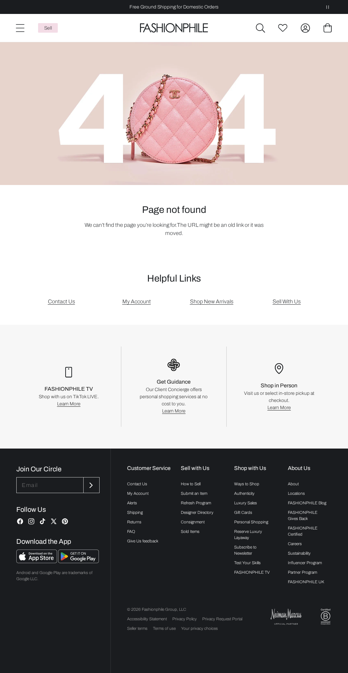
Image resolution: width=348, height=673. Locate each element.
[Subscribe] (90, 485)
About (293, 484)
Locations (296, 493)
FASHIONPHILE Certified (302, 531)
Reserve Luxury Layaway (248, 534)
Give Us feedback (142, 541)
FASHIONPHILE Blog (307, 503)
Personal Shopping (251, 522)
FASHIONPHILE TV (252, 572)
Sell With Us (287, 301)
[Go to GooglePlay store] (78, 561)
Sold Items (190, 531)
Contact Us (61, 301)
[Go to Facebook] (20, 521)
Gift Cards (243, 512)
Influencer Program (305, 562)
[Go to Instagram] (31, 521)
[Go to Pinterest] (65, 521)
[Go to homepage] (173, 28)
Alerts (132, 503)
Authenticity (244, 493)
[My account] (305, 28)
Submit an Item (194, 493)
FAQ (131, 531)
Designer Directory (197, 512)
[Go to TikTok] (42, 521)
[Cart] (327, 28)
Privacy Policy (184, 619)
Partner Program (302, 572)
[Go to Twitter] (53, 521)
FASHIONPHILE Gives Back (302, 515)
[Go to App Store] (37, 561)
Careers (295, 543)
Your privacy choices (199, 628)
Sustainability (299, 553)
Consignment (193, 522)
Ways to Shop (246, 484)
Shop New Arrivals (211, 301)
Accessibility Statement (147, 619)
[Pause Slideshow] (328, 7)
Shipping (135, 512)
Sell (48, 28)
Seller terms (137, 628)
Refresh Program (196, 503)
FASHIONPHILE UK (306, 581)
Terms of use (164, 628)
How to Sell (191, 484)
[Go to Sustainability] (325, 617)
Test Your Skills (247, 562)
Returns (134, 522)
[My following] (283, 28)
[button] (260, 28)
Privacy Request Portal (222, 619)
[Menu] (19, 27)
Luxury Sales (245, 503)
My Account (136, 301)
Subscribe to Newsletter (245, 550)
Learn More (69, 403)
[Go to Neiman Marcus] (286, 617)
